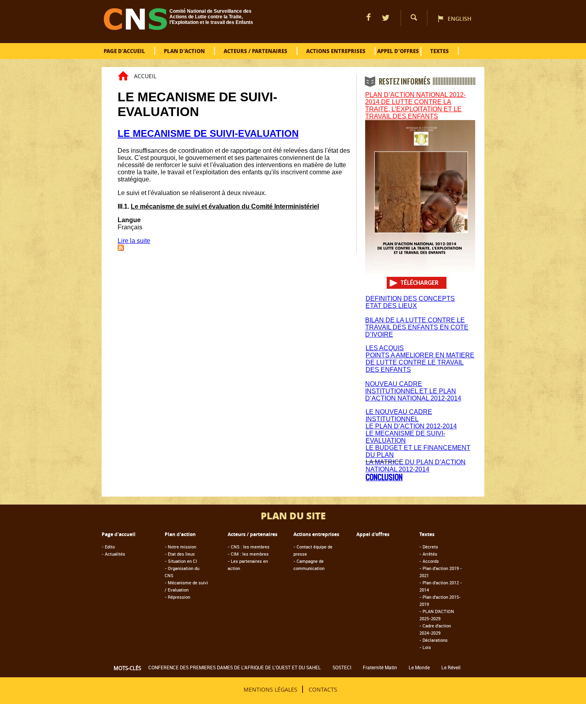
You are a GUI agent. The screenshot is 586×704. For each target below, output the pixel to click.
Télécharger (420, 283)
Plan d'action (184, 51)
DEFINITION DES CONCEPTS (410, 298)
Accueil (145, 76)
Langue (129, 220)
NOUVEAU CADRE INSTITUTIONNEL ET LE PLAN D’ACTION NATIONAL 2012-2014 (413, 391)
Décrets (428, 547)
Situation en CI (181, 561)
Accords (429, 561)
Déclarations (433, 640)
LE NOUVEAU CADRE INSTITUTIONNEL (399, 415)
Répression (177, 597)
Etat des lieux (180, 554)
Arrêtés (428, 554)
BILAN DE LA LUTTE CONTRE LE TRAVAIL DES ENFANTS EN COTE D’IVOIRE (416, 327)
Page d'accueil (124, 51)
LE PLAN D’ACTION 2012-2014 (411, 426)
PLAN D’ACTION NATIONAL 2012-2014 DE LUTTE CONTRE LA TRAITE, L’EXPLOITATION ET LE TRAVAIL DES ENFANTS (415, 105)
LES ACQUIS (385, 348)
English (460, 18)
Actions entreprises (336, 51)
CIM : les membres (248, 554)
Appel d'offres (398, 51)
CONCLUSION (384, 477)
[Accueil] (135, 27)
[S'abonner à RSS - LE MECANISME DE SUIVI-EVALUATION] (121, 248)
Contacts (323, 689)
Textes (439, 51)
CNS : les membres (248, 547)
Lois (425, 647)
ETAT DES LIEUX (391, 305)
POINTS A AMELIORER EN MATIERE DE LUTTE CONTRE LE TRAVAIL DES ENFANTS (420, 362)
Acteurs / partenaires (255, 51)
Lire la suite (134, 240)
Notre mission (180, 547)
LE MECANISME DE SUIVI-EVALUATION (208, 133)
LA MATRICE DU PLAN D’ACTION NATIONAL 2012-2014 (416, 466)
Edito (108, 547)
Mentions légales (270, 689)
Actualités (113, 554)
